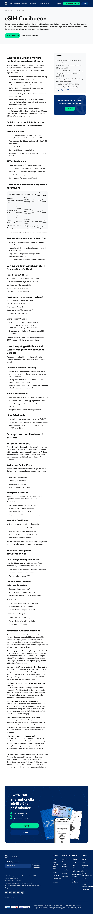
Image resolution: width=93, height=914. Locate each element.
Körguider (75, 859)
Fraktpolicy (85, 890)
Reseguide (43, 4)
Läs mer (25, 833)
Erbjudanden (57, 879)
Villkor (84, 862)
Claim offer (36, 865)
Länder (55, 872)
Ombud (64, 873)
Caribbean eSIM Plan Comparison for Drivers (69, 71)
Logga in (55, 882)
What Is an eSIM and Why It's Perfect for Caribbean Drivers (68, 62)
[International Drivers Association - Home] (6, 3)
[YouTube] (18, 892)
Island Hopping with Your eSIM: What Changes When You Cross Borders (69, 80)
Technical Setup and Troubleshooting (66, 87)
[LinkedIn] (14, 892)
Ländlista (24, 4)
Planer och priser (14, 4)
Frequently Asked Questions (65, 90)
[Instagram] (10, 892)
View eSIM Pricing (11, 35)
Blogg (74, 862)
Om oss (84, 859)
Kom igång (70, 108)
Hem (6, 10)
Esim (11, 10)
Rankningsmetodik (78, 871)
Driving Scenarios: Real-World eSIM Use (67, 84)
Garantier (65, 870)
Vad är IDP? (32, 4)
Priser (54, 859)
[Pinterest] (22, 892)
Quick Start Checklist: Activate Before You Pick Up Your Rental (68, 67)
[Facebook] (6, 892)
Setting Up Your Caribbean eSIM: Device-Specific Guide (68, 75)
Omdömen (56, 875)
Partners (65, 876)
